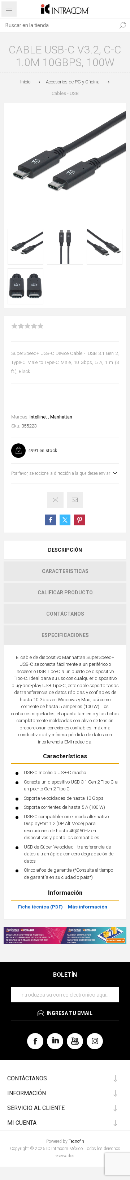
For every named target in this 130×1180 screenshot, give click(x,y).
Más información (87, 907)
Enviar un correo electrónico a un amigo (75, 500)
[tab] (65, 550)
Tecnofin (76, 1141)
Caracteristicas (65, 571)
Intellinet (38, 417)
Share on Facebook (50, 520)
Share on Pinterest (79, 520)
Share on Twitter (65, 520)
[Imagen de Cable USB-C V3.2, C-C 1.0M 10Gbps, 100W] (25, 247)
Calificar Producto (65, 592)
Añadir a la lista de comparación (55, 500)
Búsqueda (123, 25)
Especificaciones (65, 635)
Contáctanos (65, 614)
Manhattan (61, 417)
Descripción (65, 550)
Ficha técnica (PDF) (40, 907)
